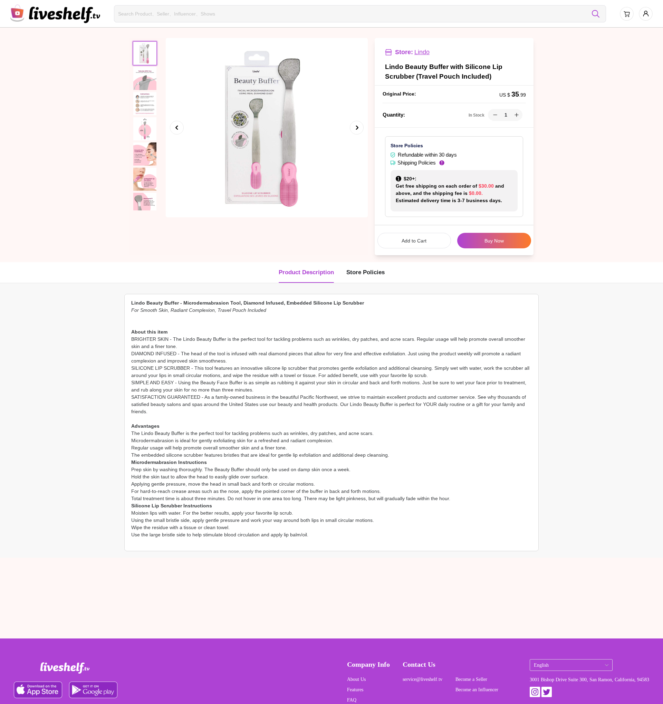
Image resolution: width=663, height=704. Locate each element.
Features (355, 689)
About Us (356, 679)
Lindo (422, 52)
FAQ (351, 700)
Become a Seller (471, 679)
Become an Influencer (476, 689)
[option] (266, 127)
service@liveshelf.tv (422, 679)
